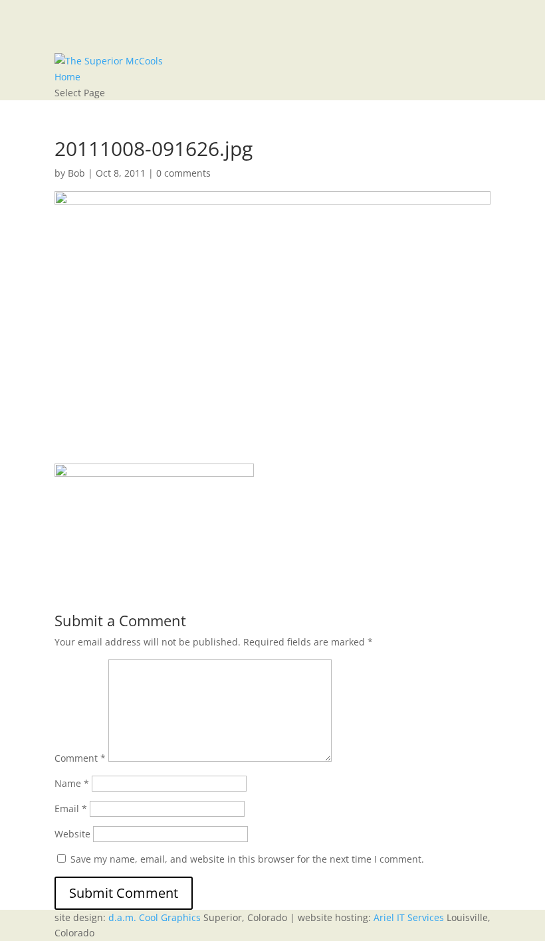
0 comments (183, 173)
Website (72, 833)
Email (70, 808)
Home (67, 76)
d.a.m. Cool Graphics (154, 917)
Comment (80, 758)
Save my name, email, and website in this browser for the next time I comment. (247, 859)
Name (71, 783)
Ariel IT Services (409, 917)
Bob (76, 173)
